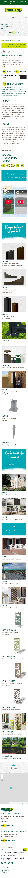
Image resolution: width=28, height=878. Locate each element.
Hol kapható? (8, 71)
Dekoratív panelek (5, 26)
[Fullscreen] (2, 779)
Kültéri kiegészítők (6, 24)
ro (17, 4)
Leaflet (11, 803)
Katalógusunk (23, 1)
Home (2, 23)
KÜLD (25, 850)
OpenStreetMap (20, 803)
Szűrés (11, 464)
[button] (21, 77)
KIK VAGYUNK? (4, 1)
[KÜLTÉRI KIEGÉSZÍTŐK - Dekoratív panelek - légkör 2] (14, 77)
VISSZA (17, 32)
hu (12, 4)
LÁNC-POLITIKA (5, 870)
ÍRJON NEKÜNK (21, 71)
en (15, 4)
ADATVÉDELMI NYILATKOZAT (8, 869)
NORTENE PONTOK (14, 1)
